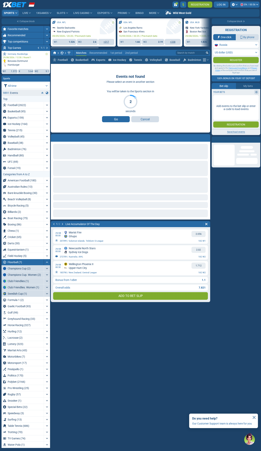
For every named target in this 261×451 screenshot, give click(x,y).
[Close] (254, 417)
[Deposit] (183, 5)
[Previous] (38, 47)
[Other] (205, 60)
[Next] (47, 47)
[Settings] (234, 5)
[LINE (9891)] (54, 53)
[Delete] (206, 137)
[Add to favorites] (47, 54)
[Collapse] (47, 262)
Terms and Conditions (238, 76)
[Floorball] (62, 53)
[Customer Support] (249, 439)
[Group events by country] (47, 93)
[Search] (207, 53)
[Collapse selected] (42, 93)
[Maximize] (47, 29)
